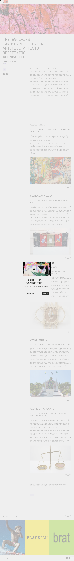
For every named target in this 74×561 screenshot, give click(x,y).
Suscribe (45, 293)
